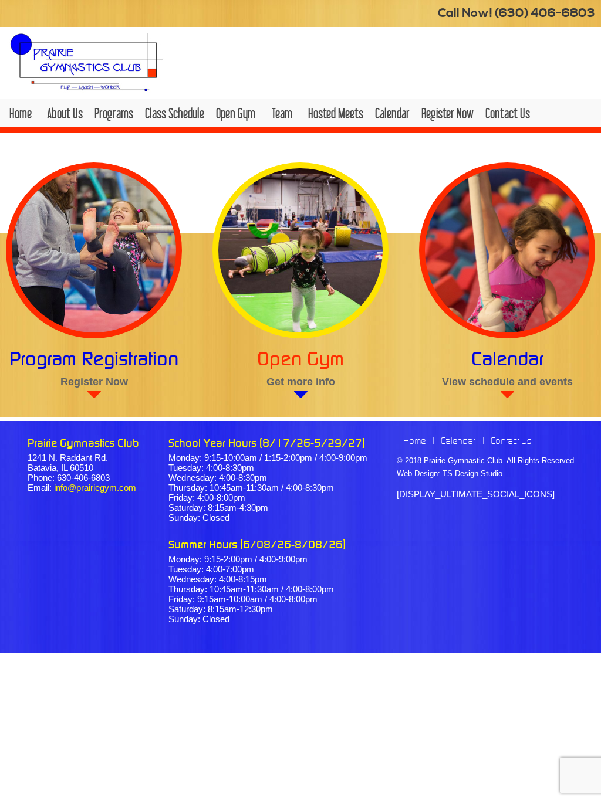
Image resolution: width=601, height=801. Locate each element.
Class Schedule (174, 113)
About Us (65, 113)
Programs (113, 113)
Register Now (447, 113)
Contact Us (507, 113)
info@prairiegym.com (95, 488)
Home (20, 113)
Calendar (392, 113)
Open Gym (235, 113)
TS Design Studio (472, 473)
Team (282, 113)
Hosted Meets (335, 113)
